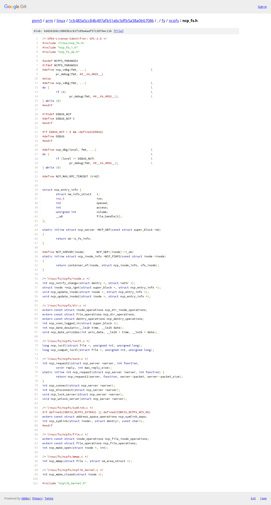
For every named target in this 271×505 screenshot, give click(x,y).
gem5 (37, 20)
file (118, 31)
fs (163, 20)
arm (49, 20)
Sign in (262, 7)
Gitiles (25, 498)
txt (253, 498)
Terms (48, 498)
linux (61, 20)
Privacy (37, 498)
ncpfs (174, 20)
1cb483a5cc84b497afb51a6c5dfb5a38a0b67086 (111, 20)
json (263, 498)
